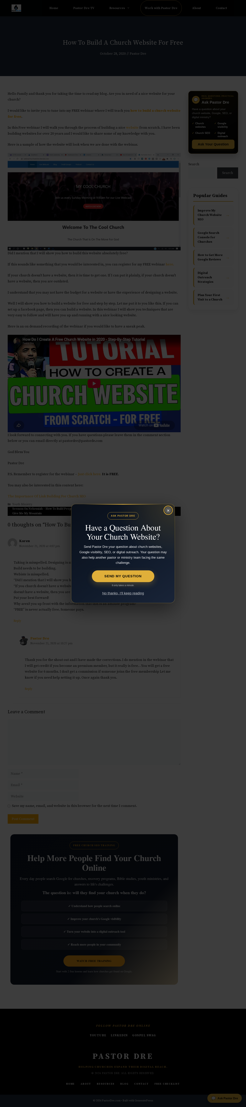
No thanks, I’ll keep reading (123, 593)
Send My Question (123, 576)
